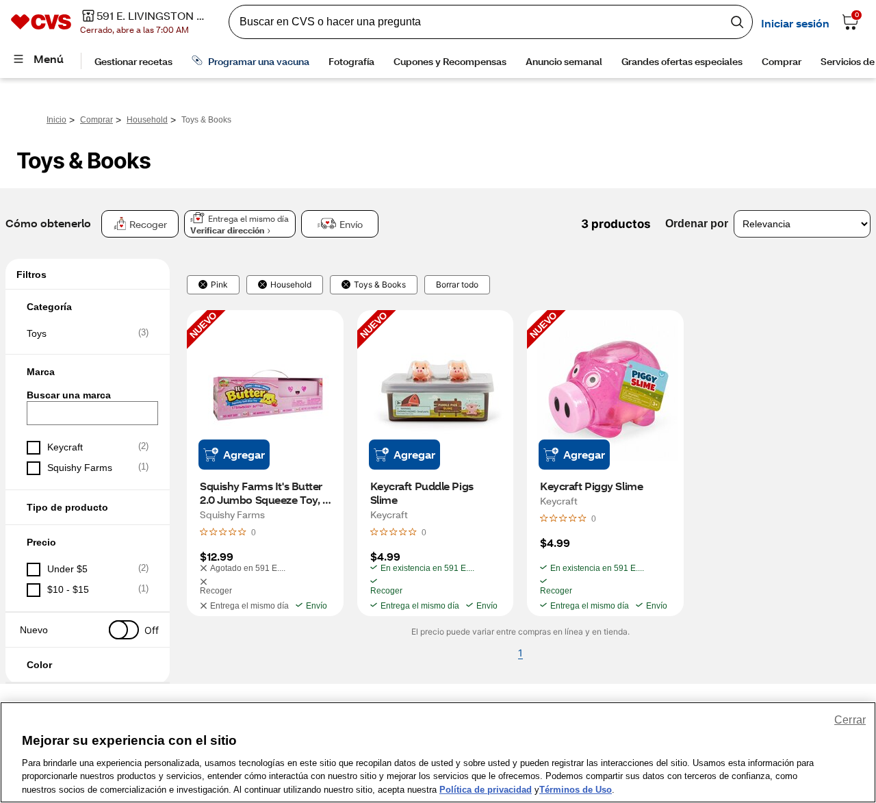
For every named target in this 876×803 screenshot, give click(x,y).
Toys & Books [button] (380, 285)
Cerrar (850, 720)
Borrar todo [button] (457, 285)
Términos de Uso (575, 789)
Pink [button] (219, 285)
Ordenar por (696, 223)
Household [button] (290, 285)
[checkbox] (88, 333)
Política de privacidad (485, 789)
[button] (87, 307)
